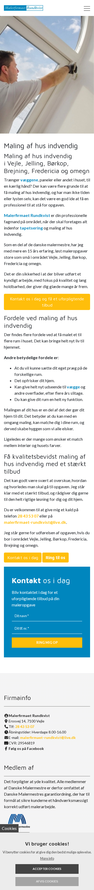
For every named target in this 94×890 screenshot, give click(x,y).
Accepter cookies (47, 868)
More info (47, 858)
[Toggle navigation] (85, 8)
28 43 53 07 (28, 515)
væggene (29, 179)
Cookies (9, 828)
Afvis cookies (47, 881)
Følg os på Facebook (26, 748)
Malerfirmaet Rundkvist (27, 215)
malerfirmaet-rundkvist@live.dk (35, 522)
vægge (73, 386)
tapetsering (31, 227)
